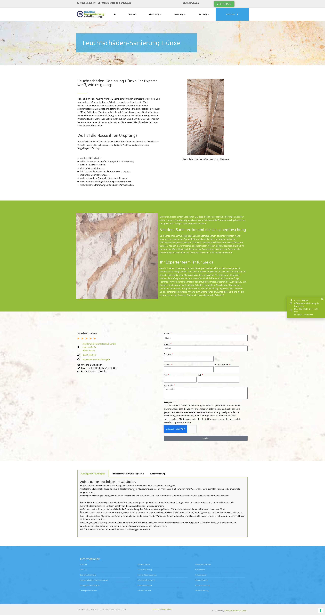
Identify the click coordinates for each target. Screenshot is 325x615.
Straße (167, 364)
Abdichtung (154, 14)
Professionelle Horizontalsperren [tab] (128, 473)
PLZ (166, 375)
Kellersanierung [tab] (157, 473)
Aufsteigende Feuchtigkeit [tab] (93, 473)
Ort (199, 375)
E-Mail (167, 343)
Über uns (132, 14)
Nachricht (169, 385)
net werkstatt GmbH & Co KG (235, 611)
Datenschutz (167, 609)
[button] (322, 299)
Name (167, 333)
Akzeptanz (169, 402)
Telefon (167, 354)
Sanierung (178, 14)
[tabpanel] (162, 507)
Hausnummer (222, 364)
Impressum (156, 609)
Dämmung (202, 14)
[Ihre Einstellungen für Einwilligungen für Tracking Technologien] (320, 610)
